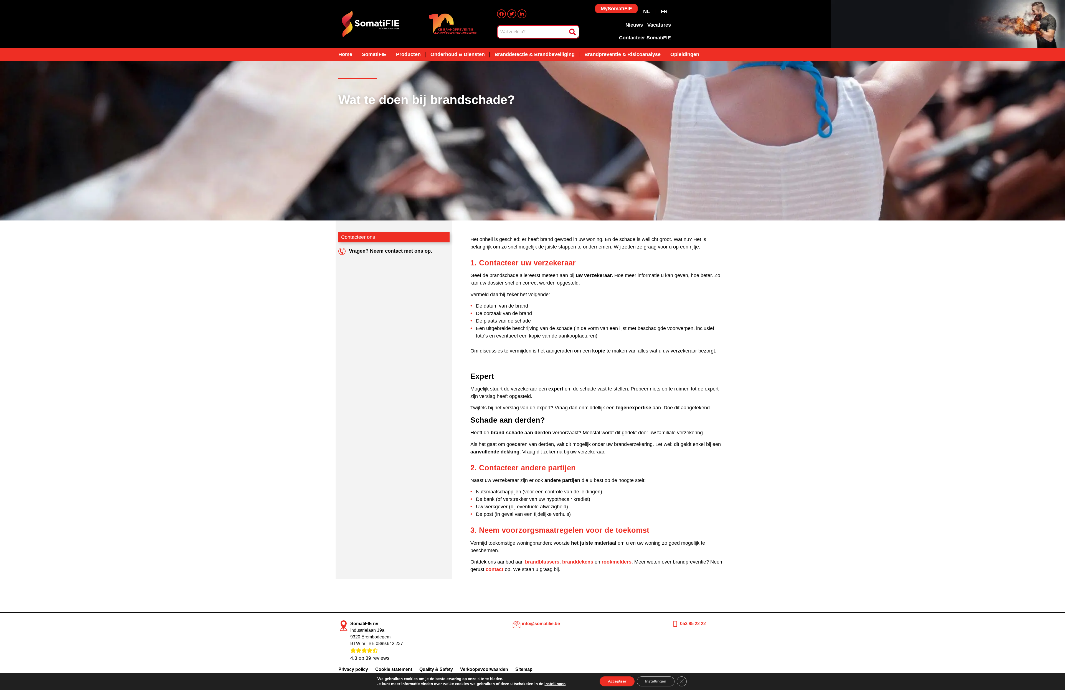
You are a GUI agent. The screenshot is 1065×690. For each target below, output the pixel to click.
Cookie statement (393, 669)
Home (345, 54)
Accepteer (617, 681)
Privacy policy (353, 669)
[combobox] (533, 32)
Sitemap (523, 669)
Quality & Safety (436, 669)
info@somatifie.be (541, 623)
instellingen (555, 683)
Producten (408, 54)
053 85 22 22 (693, 623)
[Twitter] (511, 13)
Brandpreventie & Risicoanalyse (622, 54)
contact (494, 569)
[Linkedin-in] (522, 13)
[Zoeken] (574, 32)
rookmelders (617, 562)
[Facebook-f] (501, 13)
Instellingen (655, 681)
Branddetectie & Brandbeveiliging (535, 54)
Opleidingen (684, 54)
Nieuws (634, 25)
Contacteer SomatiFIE (645, 37)
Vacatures (659, 25)
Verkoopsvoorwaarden (484, 669)
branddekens (577, 562)
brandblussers (542, 562)
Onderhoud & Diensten (457, 54)
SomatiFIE (374, 54)
